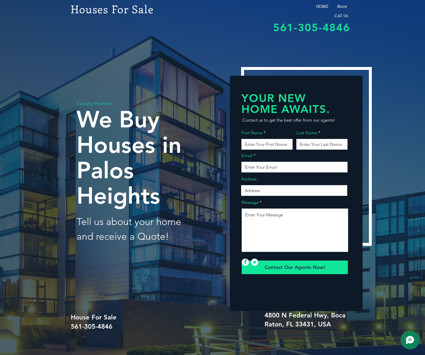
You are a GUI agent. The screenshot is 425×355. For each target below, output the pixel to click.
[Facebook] (245, 262)
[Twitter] (254, 262)
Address (248, 179)
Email (246, 155)
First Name (252, 133)
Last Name (306, 133)
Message (250, 202)
